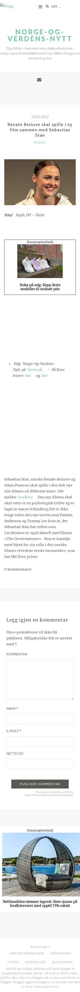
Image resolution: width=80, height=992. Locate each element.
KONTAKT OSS (35, 962)
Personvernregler (39, 795)
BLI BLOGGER (62, 962)
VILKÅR (13, 962)
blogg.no (44, 982)
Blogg (40, 142)
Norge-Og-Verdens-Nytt (40, 35)
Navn (12, 709)
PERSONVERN (61, 953)
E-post (13, 731)
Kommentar (16, 654)
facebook (35, 369)
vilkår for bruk (55, 795)
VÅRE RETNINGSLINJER (26, 953)
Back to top (39, 946)
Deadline (25, 497)
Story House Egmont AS (41, 986)
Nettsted (14, 754)
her (28, 375)
